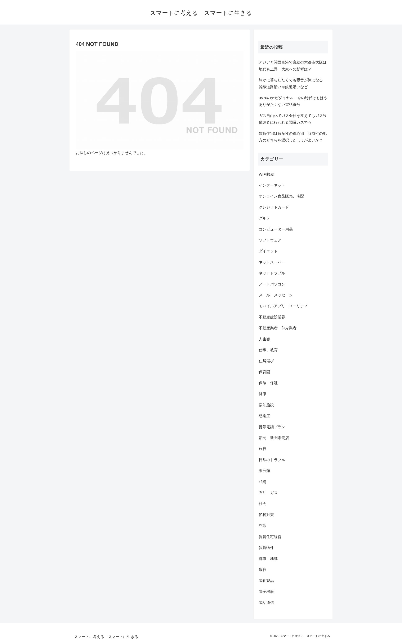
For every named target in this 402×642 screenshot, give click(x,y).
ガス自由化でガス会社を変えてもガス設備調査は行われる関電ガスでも (293, 119)
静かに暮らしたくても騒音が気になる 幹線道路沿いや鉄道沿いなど (293, 83)
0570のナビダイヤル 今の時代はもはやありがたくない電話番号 (293, 101)
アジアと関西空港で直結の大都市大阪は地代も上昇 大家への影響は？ (293, 65)
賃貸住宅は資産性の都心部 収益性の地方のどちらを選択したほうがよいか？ (293, 136)
